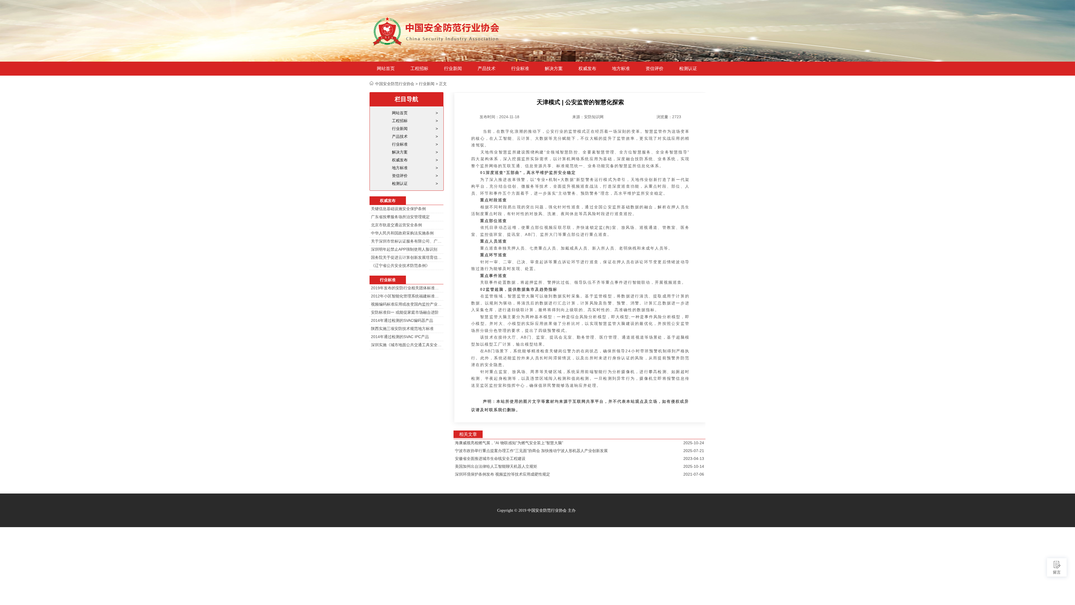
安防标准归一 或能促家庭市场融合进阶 (405, 312)
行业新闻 (453, 68)
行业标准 (520, 68)
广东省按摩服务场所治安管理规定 (400, 217)
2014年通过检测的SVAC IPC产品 (400, 336)
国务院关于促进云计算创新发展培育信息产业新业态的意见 (406, 257)
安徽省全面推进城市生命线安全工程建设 (490, 458)
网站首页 (386, 68)
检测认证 (688, 68)
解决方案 (554, 68)
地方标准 (621, 68)
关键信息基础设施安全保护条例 (398, 208)
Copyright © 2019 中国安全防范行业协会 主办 (536, 510)
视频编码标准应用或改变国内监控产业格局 (406, 304)
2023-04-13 (693, 458)
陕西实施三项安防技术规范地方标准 (402, 328)
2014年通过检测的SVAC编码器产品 (402, 320)
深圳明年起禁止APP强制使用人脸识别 (404, 249)
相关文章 (468, 434)
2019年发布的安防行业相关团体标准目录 (406, 288)
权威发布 (587, 68)
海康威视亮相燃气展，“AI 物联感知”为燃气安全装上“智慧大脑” (509, 443)
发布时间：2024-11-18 (499, 117)
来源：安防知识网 (588, 117)
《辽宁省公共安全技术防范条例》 (400, 265)
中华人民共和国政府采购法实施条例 (402, 233)
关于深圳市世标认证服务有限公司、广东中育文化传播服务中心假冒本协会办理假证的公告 (406, 241)
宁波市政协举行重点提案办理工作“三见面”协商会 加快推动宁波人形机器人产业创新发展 (531, 450)
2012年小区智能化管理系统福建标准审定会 (406, 296)
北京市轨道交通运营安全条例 (396, 225)
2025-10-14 (693, 466)
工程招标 (419, 68)
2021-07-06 (693, 474)
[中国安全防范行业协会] (437, 31)
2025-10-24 (693, 443)
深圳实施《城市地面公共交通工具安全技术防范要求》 (406, 345)
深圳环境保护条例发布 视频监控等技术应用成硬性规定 (502, 474)
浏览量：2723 (668, 117)
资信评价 (654, 68)
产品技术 (487, 68)
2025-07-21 (693, 450)
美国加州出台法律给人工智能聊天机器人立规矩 (496, 466)
